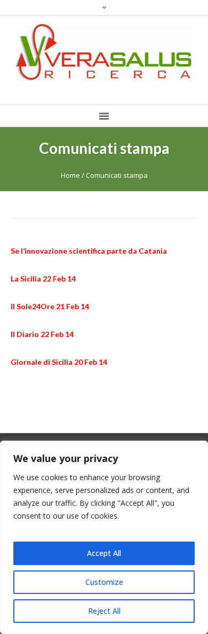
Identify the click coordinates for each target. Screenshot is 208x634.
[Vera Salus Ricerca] (104, 52)
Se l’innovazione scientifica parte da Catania (89, 250)
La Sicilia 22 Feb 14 (43, 278)
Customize (104, 582)
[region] (104, 537)
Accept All (104, 553)
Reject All (104, 611)
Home (70, 175)
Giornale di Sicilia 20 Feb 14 (59, 361)
